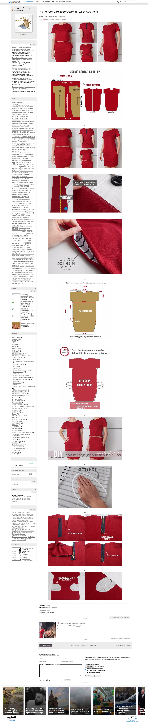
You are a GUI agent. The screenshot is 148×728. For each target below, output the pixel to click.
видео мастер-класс (24, 110)
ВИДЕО (14, 346)
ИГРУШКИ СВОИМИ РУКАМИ (21, 406)
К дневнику (84, 645)
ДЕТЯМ (14, 341)
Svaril (20, 517)
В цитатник (127, 638)
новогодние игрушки (20, 207)
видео (14, 110)
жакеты (31, 154)
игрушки (15, 169)
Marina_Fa (20, 515)
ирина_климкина (26, 538)
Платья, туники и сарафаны (21, 377)
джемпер (20, 145)
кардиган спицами (22, 172)
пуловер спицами (20, 236)
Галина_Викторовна (18, 528)
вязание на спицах (21, 132)
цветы (25, 276)
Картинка (60, 629)
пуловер (29, 233)
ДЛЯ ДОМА (15, 399)
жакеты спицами (19, 156)
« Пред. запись (74, 645)
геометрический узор (17, 143)
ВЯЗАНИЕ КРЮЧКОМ (18, 392)
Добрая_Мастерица (18, 529)
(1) (31, 299)
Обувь (14, 373)
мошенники (23, 199)
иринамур (15, 540)
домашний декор (25, 152)
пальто (14, 221)
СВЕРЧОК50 (31, 537)
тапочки (14, 263)
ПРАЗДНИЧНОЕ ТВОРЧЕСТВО (21, 432)
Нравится (117, 617)
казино (22, 171)
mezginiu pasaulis (28, 103)
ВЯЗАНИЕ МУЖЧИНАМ (19, 393)
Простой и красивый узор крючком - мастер (27, 295)
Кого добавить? (27, 496)
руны (13, 245)
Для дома (16, 366)
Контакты (132, 720)
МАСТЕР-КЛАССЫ (17, 415)
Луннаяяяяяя (27, 532)
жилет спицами (30, 156)
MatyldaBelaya (28, 515)
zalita (33, 523)
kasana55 (25, 518)
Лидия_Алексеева (17, 532)
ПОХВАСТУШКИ (17, 430)
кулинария (23, 180)
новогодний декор (26, 211)
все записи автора (60, 19)
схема (26, 258)
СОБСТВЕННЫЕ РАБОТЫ (20, 448)
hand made (17, 103)
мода (20, 194)
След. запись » (94, 645)
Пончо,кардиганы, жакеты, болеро (23, 361)
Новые (128, 645)
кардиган (14, 172)
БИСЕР (14, 343)
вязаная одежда (27, 121)
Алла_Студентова (65, 623)
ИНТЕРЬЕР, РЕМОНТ (18, 408)
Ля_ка (13, 499)
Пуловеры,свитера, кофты (21, 379)
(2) (31, 327)
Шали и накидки (18, 357)
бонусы (25, 108)
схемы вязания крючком (26, 259)
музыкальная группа (17, 201)
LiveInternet (15, 2)
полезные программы (24, 228)
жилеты (14, 158)
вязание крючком (20, 128)
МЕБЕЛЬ (14, 417)
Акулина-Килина (20, 525)
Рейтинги (47, 1)
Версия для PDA (132, 718)
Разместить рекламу (132, 721)
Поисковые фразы (27, 560)
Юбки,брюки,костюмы (19, 390)
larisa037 (18, 520)
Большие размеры (18, 364)
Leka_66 (14, 515)
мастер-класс (17, 188)
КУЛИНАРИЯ (16, 412)
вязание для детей (20, 126)
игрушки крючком (24, 169)
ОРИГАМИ (15, 425)
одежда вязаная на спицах (21, 218)
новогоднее (27, 201)
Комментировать (46, 645)
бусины (30, 108)
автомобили (22, 105)
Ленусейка (31, 531)
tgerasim (28, 523)
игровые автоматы (26, 167)
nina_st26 (27, 522)
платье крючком (18, 223)
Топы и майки (17, 383)
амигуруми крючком (27, 106)
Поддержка (118, 2)
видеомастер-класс (21, 114)
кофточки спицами (23, 178)
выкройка (25, 116)
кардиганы (16, 174)
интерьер (16, 171)
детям (14, 145)
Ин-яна (25, 531)
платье (30, 221)
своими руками (26, 251)
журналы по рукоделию (20, 165)
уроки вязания (21, 274)
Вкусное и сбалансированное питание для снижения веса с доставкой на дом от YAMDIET (21, 49)
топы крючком (25, 263)
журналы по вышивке (21, 160)
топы (19, 263)
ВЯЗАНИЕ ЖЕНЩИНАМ (19, 355)
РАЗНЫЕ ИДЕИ (16, 441)
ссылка (78, 626)
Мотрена (22, 534)
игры (32, 169)
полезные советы (19, 230)
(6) (31, 319)
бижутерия (15, 108)
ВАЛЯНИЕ (15, 344)
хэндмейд (15, 485)
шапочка (27, 280)
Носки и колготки (18, 372)
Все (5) (34, 492)
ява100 (23, 540)
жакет (14, 154)
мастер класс (23, 186)
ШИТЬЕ (14, 454)
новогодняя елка (18, 213)
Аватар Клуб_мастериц (23, 23)
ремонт (19, 243)
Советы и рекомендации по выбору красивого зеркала (23, 87)
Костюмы (16, 368)
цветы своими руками (24, 278)
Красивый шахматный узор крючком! (27, 310)
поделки (15, 228)
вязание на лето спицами (25, 130)
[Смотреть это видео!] (16, 296)
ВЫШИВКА (15, 352)
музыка (28, 199)
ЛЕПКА (14, 414)
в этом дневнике (18, 465)
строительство (20, 258)
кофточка (23, 177)
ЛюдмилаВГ (15, 534)
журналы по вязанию (22, 162)
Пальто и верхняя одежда (21, 375)
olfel (31, 522)
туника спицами (29, 266)
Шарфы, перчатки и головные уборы (24, 386)
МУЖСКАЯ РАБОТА (18, 419)
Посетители (26, 559)
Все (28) (33, 291)
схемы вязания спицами (22, 261)
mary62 (21, 522)
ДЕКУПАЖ (15, 397)
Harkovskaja (21, 514)
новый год (29, 213)
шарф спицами (27, 281)
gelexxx (19, 518)
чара (19, 540)
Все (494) (33, 44)
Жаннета (27, 529)
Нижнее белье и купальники (21, 370)
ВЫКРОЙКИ (15, 350)
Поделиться (125, 617)
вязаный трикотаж (19, 141)
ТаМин (18, 538)
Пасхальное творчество (20, 437)
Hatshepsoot (29, 514)
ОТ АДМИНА (16, 427)
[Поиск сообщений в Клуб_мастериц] (31, 463)
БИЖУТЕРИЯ (16, 337)
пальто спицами (21, 221)
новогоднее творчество (22, 203)
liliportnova (25, 520)
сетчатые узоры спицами (27, 253)
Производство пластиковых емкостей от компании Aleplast (22, 79)
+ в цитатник (62, 16)
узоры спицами (25, 270)
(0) (33, 51)
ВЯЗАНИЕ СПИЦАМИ (18, 395)
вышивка (15, 119)
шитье (14, 283)
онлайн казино (30, 219)
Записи (14, 8)
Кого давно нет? (17, 496)
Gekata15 (15, 514)
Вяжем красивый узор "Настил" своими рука (27, 303)
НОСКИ (15, 105)
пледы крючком (28, 225)
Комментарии (27, 8)
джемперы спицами (19, 150)
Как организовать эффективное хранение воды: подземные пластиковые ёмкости (22, 69)
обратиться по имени (78, 623)
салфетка (15, 247)
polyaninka (15, 523)
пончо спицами (21, 233)
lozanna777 (15, 522)
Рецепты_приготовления (19, 537)
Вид (121, 2)
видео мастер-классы (20, 112)
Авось (56, 1)
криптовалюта (16, 180)
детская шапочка (28, 143)
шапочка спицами (17, 281)
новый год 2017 (18, 215)
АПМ (13, 525)
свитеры (21, 249)
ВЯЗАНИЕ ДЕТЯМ (17, 354)
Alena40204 (15, 512)
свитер (21, 247)
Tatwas (25, 517)
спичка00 (14, 501)
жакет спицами (22, 154)
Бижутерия (16, 359)
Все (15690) (32, 509)
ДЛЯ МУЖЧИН (16, 403)
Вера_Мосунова (30, 526)
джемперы (24, 147)
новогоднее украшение (20, 205)
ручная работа (22, 245)
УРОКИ (14, 450)
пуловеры (16, 238)
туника (22, 266)
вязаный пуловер (28, 139)
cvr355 (29, 517)
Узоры (15, 385)
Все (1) (34, 481)
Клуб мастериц (12, 10)
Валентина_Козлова (18, 526)
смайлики (57, 664)
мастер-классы (24, 192)
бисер (21, 108)
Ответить (114, 638)
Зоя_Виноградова (17, 531)
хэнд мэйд (20, 276)
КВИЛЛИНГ (15, 410)
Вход (37, 1)
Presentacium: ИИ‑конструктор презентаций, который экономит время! (22, 59)
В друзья (25, 34)
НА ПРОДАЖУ (16, 423)
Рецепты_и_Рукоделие (23, 499)
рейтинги (22, 240)
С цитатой (120, 638)
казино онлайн (29, 171)
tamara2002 (22, 523)
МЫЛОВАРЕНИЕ (17, 421)
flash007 (14, 518)
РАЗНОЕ (14, 439)
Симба (14, 538)
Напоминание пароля (67, 661)
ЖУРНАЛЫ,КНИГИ (17, 404)
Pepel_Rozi (15, 498)
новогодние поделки (19, 209)
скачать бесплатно (21, 256)
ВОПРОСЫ (15, 348)
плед (21, 226)
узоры (15, 268)
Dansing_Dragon (24, 512)
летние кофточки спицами (18, 184)
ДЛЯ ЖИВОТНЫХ (17, 401)
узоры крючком (25, 268)
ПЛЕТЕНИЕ (15, 428)
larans (13, 520)
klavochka (31, 518)
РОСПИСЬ (15, 443)
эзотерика (20, 283)
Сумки (15, 381)
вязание (16, 123)
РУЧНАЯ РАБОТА (17, 445)
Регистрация (29, 1)
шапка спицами (20, 279)
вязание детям (26, 123)
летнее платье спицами (26, 182)
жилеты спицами (22, 158)
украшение (16, 272)
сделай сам (16, 254)
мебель (14, 194)
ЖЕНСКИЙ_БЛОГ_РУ (26, 498)
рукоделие (28, 243)
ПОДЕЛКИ (15, 339)
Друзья (19, 8)
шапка (14, 280)
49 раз (48, 610)
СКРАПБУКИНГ (16, 446)
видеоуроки (17, 116)
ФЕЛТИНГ (15, 452)
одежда (21, 217)
